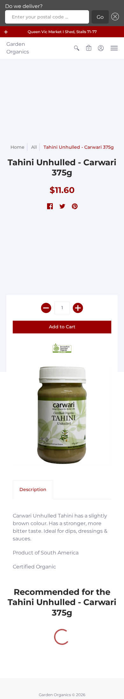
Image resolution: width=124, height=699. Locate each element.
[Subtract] (46, 308)
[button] (6, 32)
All (34, 147)
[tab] (33, 489)
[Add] (78, 308)
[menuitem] (77, 48)
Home (17, 147)
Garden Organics (17, 48)
